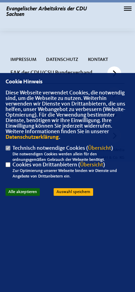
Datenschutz (62, 59)
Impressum (23, 59)
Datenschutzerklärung (32, 137)
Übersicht (99, 148)
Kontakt (98, 59)
